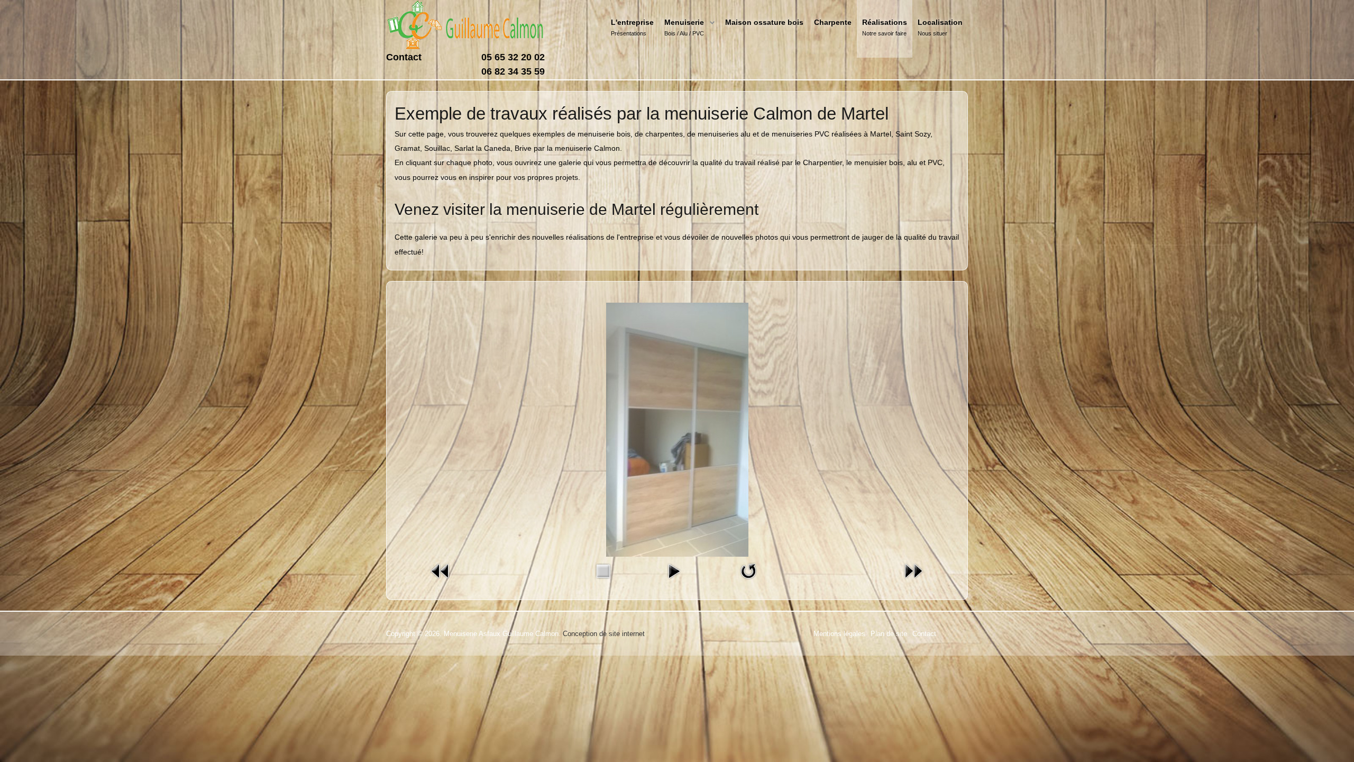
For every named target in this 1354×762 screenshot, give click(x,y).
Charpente (833, 22)
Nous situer (932, 33)
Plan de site (889, 634)
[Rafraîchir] (748, 570)
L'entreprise (632, 22)
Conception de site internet (604, 634)
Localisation (940, 22)
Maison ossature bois (764, 22)
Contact (404, 57)
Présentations (628, 33)
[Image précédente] (440, 570)
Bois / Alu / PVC (684, 33)
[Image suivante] (913, 570)
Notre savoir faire (884, 33)
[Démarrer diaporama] (674, 570)
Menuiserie (684, 22)
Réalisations (884, 22)
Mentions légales (839, 634)
